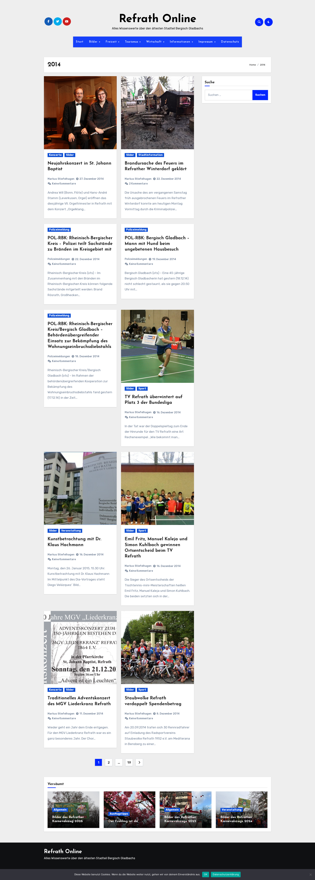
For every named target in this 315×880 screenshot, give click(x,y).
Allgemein (60, 809)
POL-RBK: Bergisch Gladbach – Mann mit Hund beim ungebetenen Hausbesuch (157, 244)
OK (205, 874)
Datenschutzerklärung (226, 874)
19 (129, 763)
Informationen (180, 41)
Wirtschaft (154, 41)
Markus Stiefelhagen (61, 178)
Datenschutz (230, 41)
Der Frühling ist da (123, 821)
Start (79, 41)
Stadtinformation (150, 155)
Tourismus (132, 41)
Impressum (206, 41)
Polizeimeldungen (59, 259)
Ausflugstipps (119, 813)
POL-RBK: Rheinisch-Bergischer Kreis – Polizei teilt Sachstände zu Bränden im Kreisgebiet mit (80, 244)
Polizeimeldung (59, 229)
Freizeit (112, 41)
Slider (70, 155)
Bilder (94, 41)
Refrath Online (157, 19)
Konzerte (55, 155)
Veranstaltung (71, 530)
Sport (142, 388)
